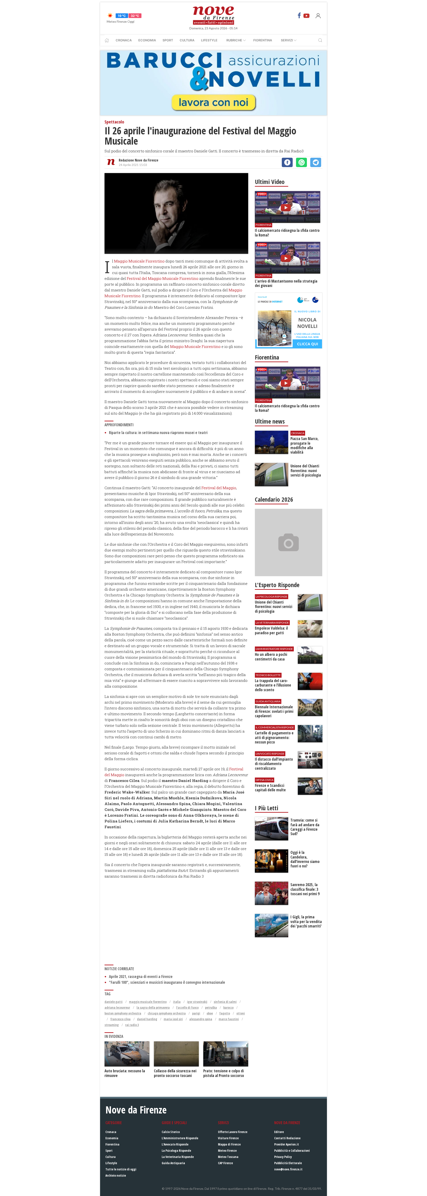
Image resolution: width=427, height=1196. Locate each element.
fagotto (224, 1013)
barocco (228, 1007)
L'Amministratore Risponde (180, 1138)
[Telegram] (315, 162)
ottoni (240, 1013)
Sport (168, 40)
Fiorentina (262, 40)
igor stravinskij (197, 1002)
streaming (112, 1025)
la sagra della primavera (153, 1007)
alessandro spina (200, 1019)
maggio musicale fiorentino (148, 1002)
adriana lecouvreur (117, 1007)
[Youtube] (306, 15)
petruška (211, 1007)
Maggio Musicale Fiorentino (139, 261)
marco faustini (229, 1019)
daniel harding (147, 1019)
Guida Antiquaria (173, 1163)
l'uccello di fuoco (187, 1007)
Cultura (187, 40)
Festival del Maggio (218, 487)
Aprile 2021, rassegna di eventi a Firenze (141, 976)
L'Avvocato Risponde (175, 1144)
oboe (210, 1013)
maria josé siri (173, 1019)
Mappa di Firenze (229, 1144)
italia (177, 1002)
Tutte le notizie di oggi (120, 1169)
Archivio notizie (115, 1175)
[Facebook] (299, 15)
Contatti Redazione (287, 1138)
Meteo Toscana (228, 1157)
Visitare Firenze (228, 1138)
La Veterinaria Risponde (178, 1157)
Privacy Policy (283, 1157)
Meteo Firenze (227, 1150)
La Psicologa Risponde (176, 1150)
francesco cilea (120, 1019)
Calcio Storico (171, 1132)
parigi (196, 1013)
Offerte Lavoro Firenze (232, 1132)
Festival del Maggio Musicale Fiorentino (162, 278)
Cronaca (124, 40)
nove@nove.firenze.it (288, 1169)
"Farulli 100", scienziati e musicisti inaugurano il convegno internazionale (167, 982)
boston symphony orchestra (123, 1013)
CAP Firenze (225, 1163)
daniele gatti (114, 1002)
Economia (147, 40)
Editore (279, 1132)
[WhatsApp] (301, 162)
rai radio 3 (132, 1025)
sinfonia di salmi (225, 1002)
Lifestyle (209, 40)
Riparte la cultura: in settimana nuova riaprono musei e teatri (158, 432)
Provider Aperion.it (286, 1144)
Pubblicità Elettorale (288, 1163)
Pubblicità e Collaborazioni (292, 1150)
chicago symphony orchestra (167, 1013)
